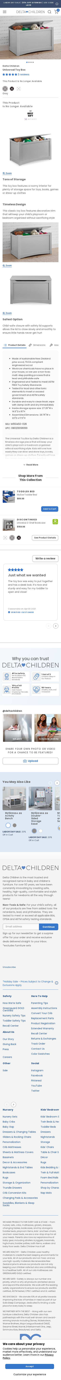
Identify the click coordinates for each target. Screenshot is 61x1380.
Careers (7, 1057)
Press (6, 1049)
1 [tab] (26, 62)
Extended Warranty (42, 1028)
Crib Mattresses (12, 1147)
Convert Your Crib (41, 1013)
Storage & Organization (16, 1182)
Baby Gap (8, 1126)
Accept (30, 1366)
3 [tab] (31, 62)
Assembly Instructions (44, 1008)
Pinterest (36, 1080)
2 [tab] (28, 62)
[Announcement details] (56, 983)
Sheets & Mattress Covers (18, 1152)
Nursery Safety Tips (14, 1015)
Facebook (37, 1075)
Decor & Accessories (15, 1162)
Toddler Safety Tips (14, 1020)
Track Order (38, 1043)
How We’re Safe (12, 1003)
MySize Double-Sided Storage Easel (36, 818)
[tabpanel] (30, 37)
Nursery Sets (10, 1116)
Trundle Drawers (12, 1187)
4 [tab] (33, 62)
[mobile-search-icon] (49, 11)
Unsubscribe (9, 967)
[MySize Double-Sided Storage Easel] (40, 798)
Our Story (8, 1039)
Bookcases (9, 1172)
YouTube (36, 1085)
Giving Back (9, 1044)
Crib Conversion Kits (14, 1192)
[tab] (14, 345)
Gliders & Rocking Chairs (17, 1137)
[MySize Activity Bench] (14, 798)
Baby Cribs (9, 1121)
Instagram (37, 1070)
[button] (10, 74)
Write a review (45, 558)
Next (56, 626)
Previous (49, 626)
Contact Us (38, 1048)
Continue (49, 927)
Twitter (35, 1090)
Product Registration (43, 1023)
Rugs (5, 1177)
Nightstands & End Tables (18, 1167)
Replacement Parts (42, 1018)
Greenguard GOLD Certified (13, 1009)
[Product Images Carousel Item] (30, 37)
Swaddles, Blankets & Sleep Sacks (18, 1204)
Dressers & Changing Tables (19, 1132)
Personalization (12, 1142)
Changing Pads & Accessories (20, 1198)
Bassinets (8, 1157)
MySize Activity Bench (9, 815)
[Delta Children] (30, 868)
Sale (5, 1070)
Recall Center (11, 1025)
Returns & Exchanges (43, 1038)
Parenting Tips (39, 1003)
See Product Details (45, 537)
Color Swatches (40, 1054)
